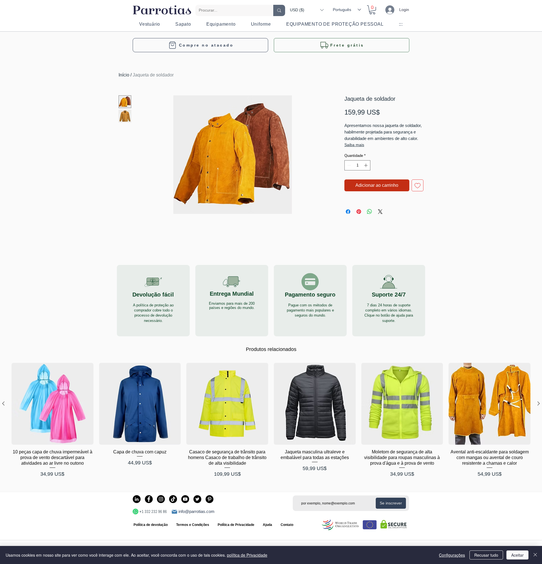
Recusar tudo (486, 555)
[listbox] (306, 10)
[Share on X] (380, 211)
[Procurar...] (279, 10)
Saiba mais (354, 144)
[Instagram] (161, 499)
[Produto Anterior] (3, 403)
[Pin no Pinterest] (358, 211)
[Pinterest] (209, 499)
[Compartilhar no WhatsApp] (369, 211)
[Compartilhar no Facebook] (348, 211)
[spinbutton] (357, 165)
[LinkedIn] (137, 499)
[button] (306, 10)
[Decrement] (348, 165)
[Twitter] (197, 499)
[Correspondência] (174, 511)
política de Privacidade (247, 555)
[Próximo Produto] (538, 403)
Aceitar (517, 555)
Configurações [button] (452, 555)
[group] (271, 421)
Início (124, 75)
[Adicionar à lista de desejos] (417, 185)
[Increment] (366, 165)
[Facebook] (149, 499)
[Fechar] (535, 554)
